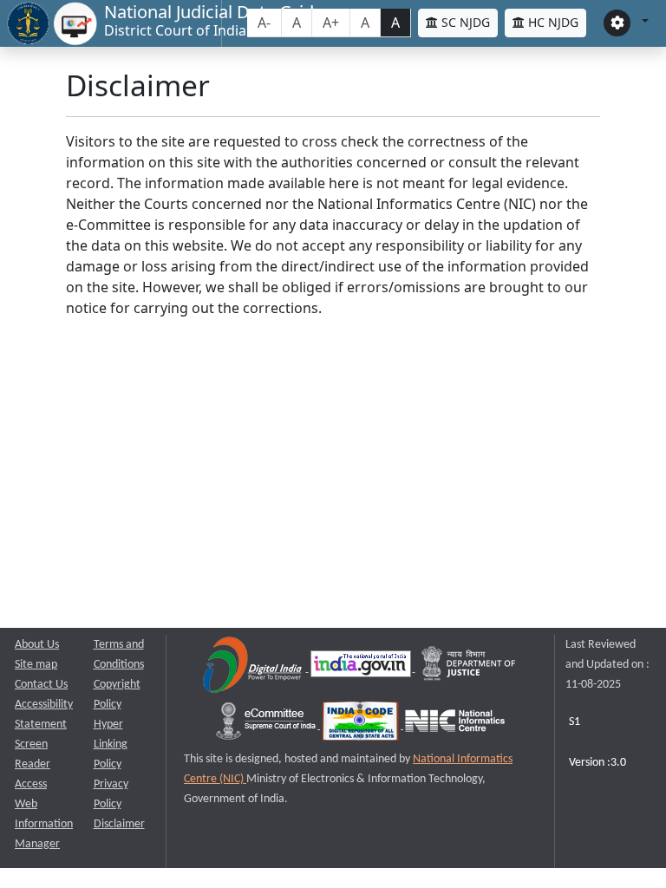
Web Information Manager (44, 824)
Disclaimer (119, 824)
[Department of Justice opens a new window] (469, 668)
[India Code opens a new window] (361, 725)
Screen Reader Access (32, 764)
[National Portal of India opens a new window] (362, 668)
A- (264, 22)
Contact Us (41, 684)
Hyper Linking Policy (110, 744)
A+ (331, 22)
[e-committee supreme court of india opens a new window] (267, 725)
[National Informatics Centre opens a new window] (454, 725)
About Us (37, 644)
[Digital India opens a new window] (254, 668)
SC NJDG (464, 22)
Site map (36, 664)
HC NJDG (551, 22)
